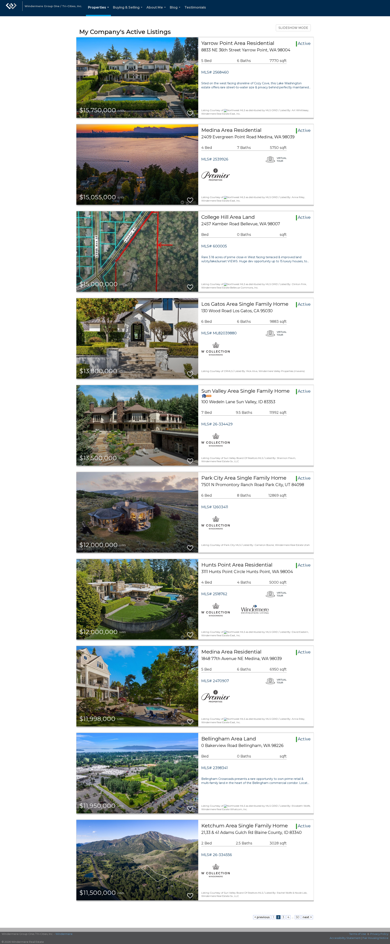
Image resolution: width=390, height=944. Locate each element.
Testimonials (195, 7)
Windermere (64, 933)
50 (297, 917)
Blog (176, 10)
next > (307, 917)
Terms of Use (357, 933)
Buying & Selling (128, 10)
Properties (99, 10)
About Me (156, 10)
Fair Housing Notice (375, 938)
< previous (262, 917)
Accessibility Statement (345, 938)
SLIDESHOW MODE (293, 28)
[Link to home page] (11, 8)
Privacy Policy (379, 933)
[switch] (190, 111)
